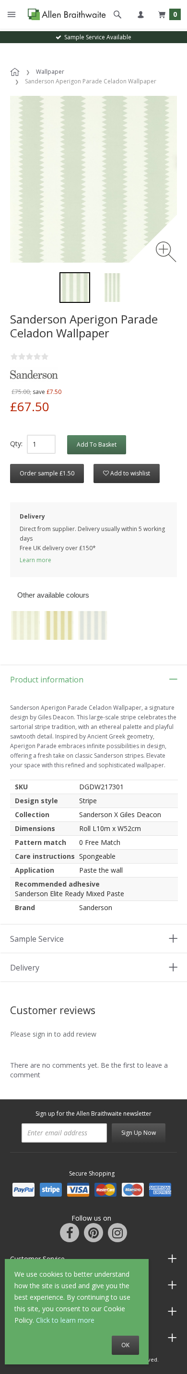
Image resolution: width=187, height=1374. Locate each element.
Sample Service (37, 939)
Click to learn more (65, 1320)
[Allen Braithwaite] (64, 15)
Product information (46, 679)
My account (140, 14)
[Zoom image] (166, 252)
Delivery (24, 967)
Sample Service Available (96, 37)
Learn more (35, 560)
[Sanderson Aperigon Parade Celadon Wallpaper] (74, 287)
